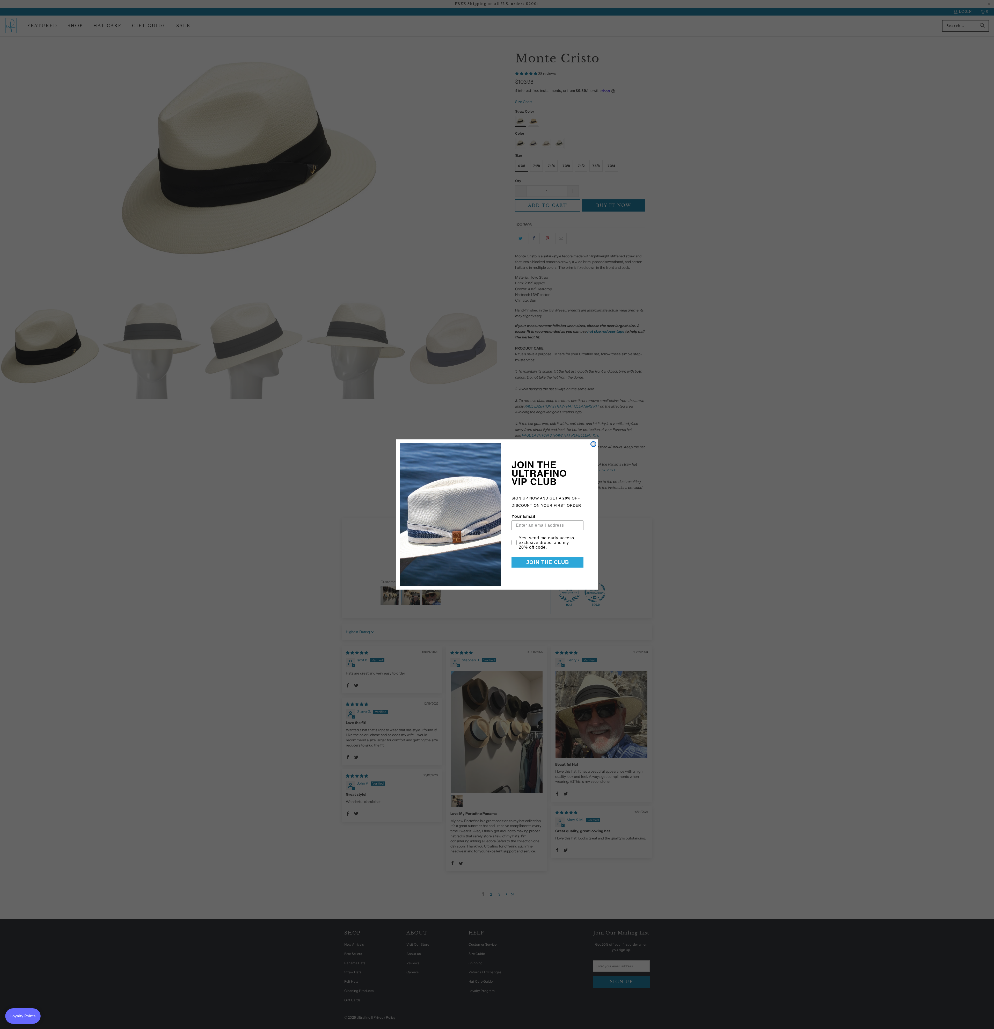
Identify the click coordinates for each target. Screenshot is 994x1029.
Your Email (523, 516)
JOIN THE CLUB (547, 562)
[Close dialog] (593, 444)
